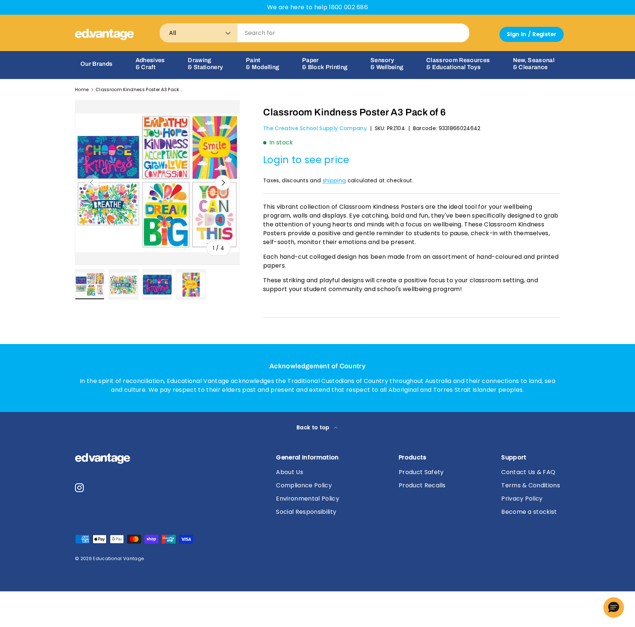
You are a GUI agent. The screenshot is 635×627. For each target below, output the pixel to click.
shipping (334, 180)
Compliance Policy (303, 485)
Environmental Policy (307, 498)
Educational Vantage (118, 558)
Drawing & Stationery (205, 63)
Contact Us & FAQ (528, 472)
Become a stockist (529, 512)
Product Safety (421, 472)
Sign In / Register (531, 34)
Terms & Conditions (530, 485)
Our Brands (96, 64)
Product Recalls (422, 485)
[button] (613, 607)
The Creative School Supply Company (315, 128)
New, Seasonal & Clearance (534, 63)
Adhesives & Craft (150, 63)
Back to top (314, 427)
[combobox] (314, 33)
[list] (157, 183)
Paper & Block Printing (324, 63)
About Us (289, 472)
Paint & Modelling (262, 63)
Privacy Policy (521, 498)
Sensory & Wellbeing (386, 63)
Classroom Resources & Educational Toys (458, 63)
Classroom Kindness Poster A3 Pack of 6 (140, 89)
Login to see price (306, 159)
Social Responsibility (306, 512)
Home (82, 89)
